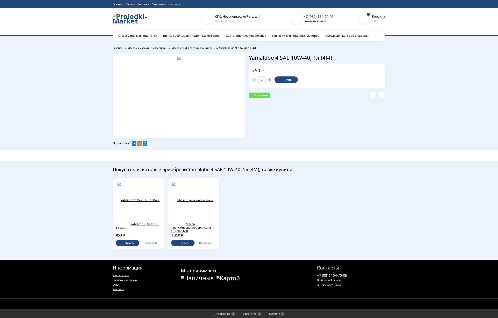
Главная (118, 4)
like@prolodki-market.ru (331, 280)
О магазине (159, 4)
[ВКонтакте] (134, 143)
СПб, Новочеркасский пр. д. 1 (237, 16)
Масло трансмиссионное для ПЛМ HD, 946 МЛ (191, 227)
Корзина (378, 16)
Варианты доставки (125, 280)
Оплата (129, 4)
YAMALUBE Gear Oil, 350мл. (137, 225)
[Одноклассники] (139, 143)
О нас (116, 284)
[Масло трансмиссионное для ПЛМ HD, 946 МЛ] (193, 198)
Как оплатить (121, 275)
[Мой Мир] (145, 143)
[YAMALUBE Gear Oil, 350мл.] (138, 198)
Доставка (143, 4)
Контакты (174, 4)
